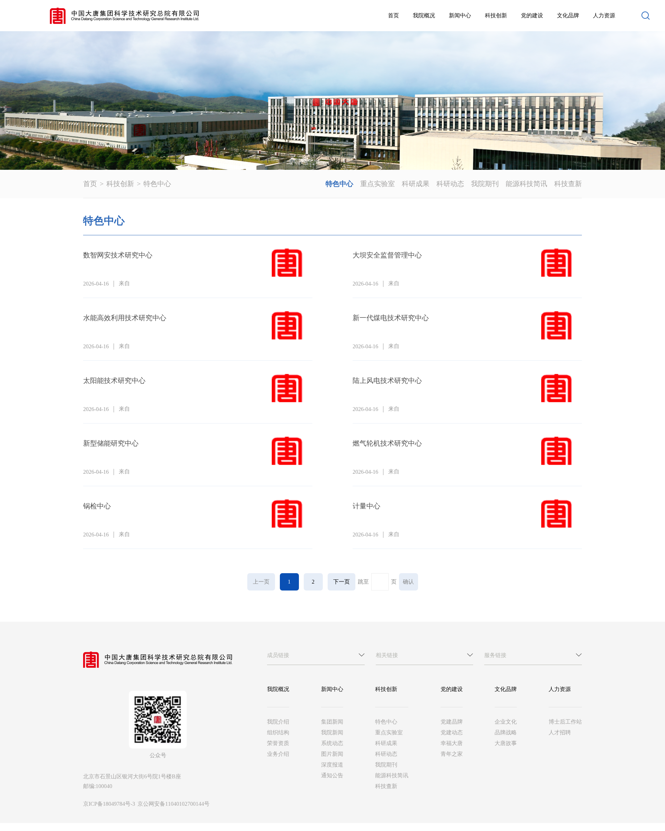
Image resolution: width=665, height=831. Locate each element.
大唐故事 (506, 743)
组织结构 (278, 732)
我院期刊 (485, 183)
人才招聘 (560, 732)
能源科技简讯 (526, 183)
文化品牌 (568, 15)
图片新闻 (332, 754)
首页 (393, 15)
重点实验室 (377, 183)
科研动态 (450, 183)
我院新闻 (332, 732)
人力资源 (604, 15)
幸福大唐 (452, 743)
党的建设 (532, 15)
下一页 (341, 582)
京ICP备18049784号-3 (109, 804)
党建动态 (452, 732)
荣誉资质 (278, 743)
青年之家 (452, 754)
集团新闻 (332, 722)
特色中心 (157, 183)
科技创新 (496, 15)
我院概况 (424, 15)
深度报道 (332, 765)
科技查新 (568, 183)
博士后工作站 (565, 722)
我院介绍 (278, 722)
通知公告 (332, 775)
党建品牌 (452, 722)
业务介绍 (278, 754)
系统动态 (332, 743)
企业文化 (506, 722)
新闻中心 (460, 15)
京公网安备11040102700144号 (174, 804)
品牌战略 (506, 732)
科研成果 (415, 183)
